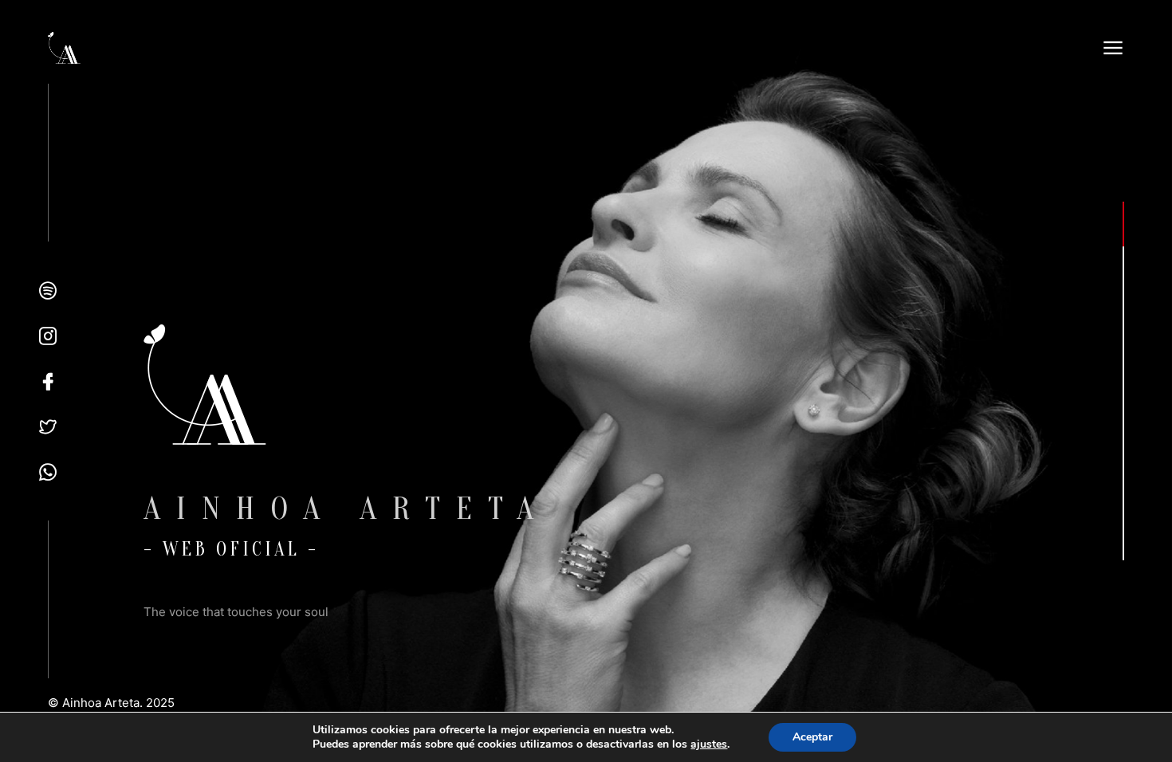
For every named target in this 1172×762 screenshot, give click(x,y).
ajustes (708, 744)
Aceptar (812, 736)
